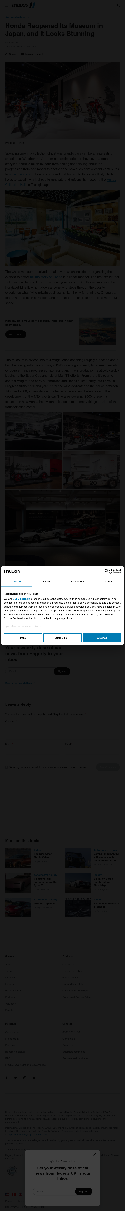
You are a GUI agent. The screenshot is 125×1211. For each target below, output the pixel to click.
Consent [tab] (16, 581)
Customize (61, 637)
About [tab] (108, 581)
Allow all (102, 637)
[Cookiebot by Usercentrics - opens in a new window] (107, 571)
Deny (23, 637)
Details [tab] (47, 581)
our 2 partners (21, 598)
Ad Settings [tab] (77, 581)
